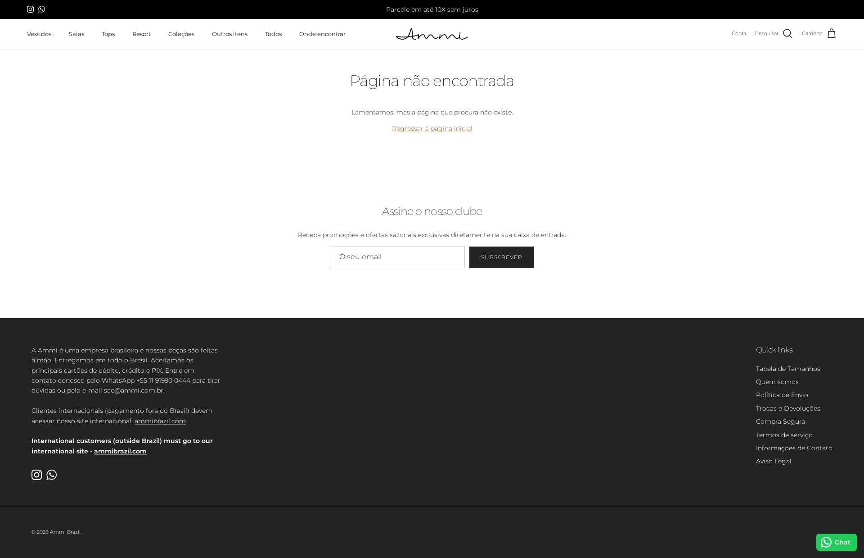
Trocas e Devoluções (788, 408)
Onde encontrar (322, 33)
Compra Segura (780, 421)
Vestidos (39, 33)
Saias (76, 33)
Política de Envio (782, 395)
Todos (273, 33)
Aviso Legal (774, 461)
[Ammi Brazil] (432, 34)
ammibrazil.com (160, 421)
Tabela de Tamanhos (788, 369)
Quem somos (777, 382)
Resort (141, 33)
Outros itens (230, 33)
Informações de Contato (794, 448)
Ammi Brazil (65, 532)
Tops (108, 33)
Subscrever (502, 257)
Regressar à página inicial (432, 128)
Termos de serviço (784, 435)
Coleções (181, 33)
